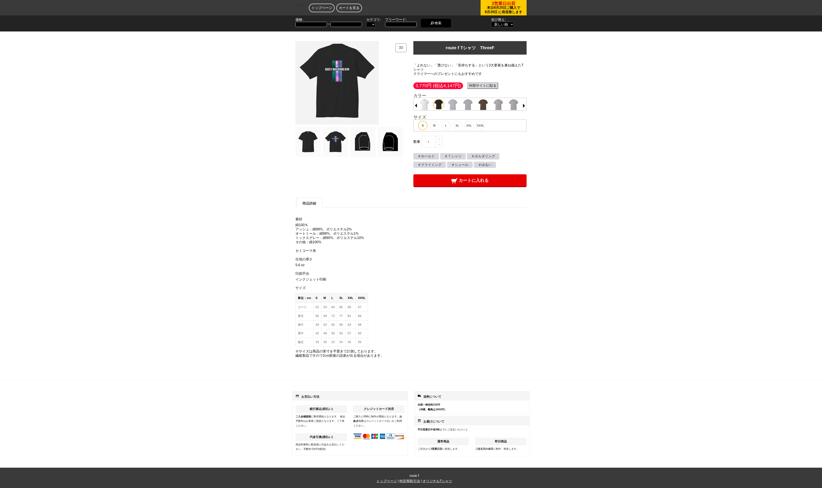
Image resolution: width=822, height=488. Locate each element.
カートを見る (349, 8)
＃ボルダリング (483, 156)
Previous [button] (416, 105)
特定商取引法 (409, 481)
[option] (424, 104)
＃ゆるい (485, 165)
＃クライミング (430, 165)
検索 (437, 23)
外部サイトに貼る (482, 85)
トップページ (321, 8)
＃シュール (459, 165)
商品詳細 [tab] (309, 203)
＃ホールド (426, 156)
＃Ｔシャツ (453, 156)
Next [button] (524, 105)
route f (300, 5)
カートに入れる (473, 180)
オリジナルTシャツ (437, 481)
